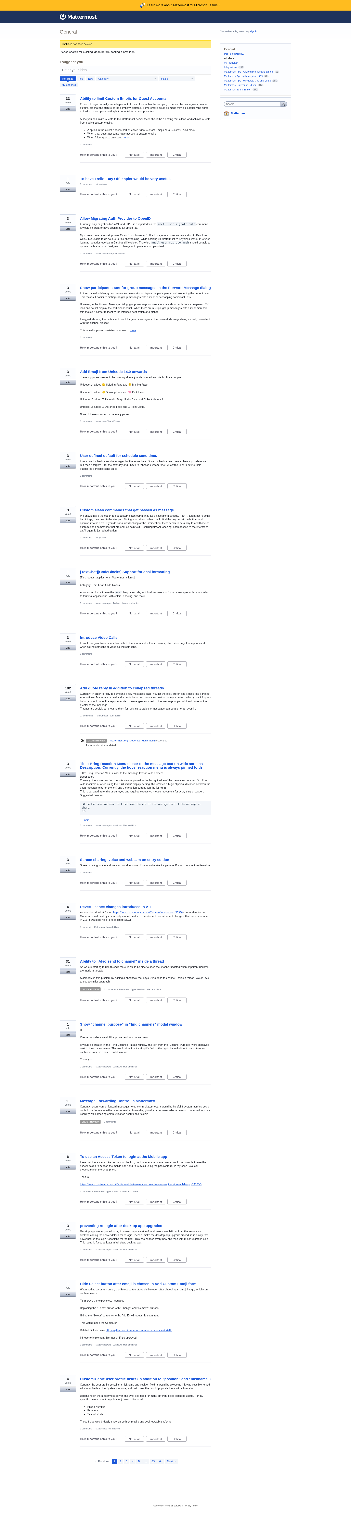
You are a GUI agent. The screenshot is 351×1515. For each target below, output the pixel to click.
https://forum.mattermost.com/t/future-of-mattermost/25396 (148, 912)
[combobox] (253, 104)
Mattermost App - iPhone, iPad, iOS (243, 76)
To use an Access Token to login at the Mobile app (123, 1157)
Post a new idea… (234, 53)
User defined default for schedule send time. (118, 456)
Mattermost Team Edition (107, 421)
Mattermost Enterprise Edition (110, 253)
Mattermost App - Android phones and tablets (117, 603)
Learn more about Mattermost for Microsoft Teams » (183, 5)
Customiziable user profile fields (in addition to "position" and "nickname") (145, 1379)
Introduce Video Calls (98, 638)
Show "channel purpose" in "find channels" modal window (131, 1024)
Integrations (101, 184)
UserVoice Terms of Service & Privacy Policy (175, 1505)
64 (160, 1461)
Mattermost (239, 113)
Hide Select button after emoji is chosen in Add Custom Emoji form (138, 1284)
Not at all (136, 155)
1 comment (85, 927)
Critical (180, 155)
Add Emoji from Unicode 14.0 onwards (113, 372)
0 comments (86, 144)
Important (157, 155)
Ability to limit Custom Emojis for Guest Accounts (123, 99)
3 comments (110, 989)
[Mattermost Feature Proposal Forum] (78, 17)
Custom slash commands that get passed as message (127, 510)
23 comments (86, 715)
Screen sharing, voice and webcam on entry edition (124, 860)
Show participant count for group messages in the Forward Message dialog (145, 288)
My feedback (69, 85)
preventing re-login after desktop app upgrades (121, 1226)
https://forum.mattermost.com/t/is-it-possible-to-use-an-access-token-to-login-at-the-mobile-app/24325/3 (141, 1184)
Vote (68, 109)
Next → (172, 1461)
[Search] (284, 104)
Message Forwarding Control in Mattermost (117, 1101)
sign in (253, 31)
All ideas (229, 58)
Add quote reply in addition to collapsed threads (122, 688)
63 (153, 1461)
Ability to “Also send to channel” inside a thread (122, 961)
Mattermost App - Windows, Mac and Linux (116, 825)
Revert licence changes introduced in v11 (116, 907)
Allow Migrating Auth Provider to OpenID (115, 218)
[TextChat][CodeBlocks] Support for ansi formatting (125, 572)
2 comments (86, 1066)
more (127, 137)
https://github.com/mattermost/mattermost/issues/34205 (139, 1330)
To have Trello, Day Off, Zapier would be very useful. (125, 179)
